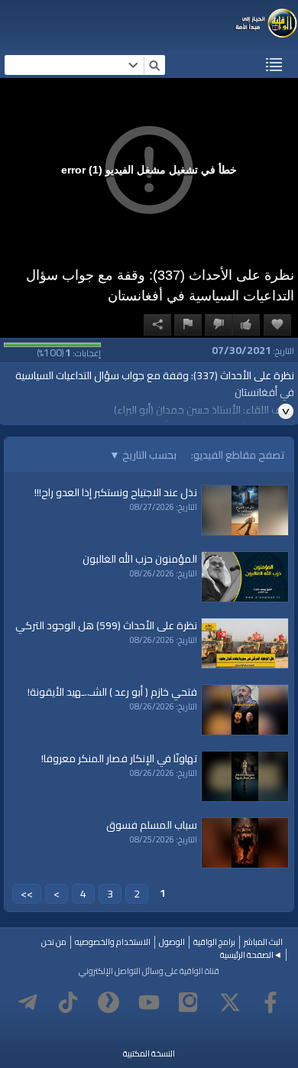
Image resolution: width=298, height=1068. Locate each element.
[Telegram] (27, 1002)
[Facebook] (270, 1002)
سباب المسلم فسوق (151, 825)
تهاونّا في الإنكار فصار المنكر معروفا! (119, 758)
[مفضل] (277, 325)
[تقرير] (188, 325)
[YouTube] (149, 1002)
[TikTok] (68, 1002)
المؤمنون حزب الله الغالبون (140, 559)
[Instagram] (189, 1002)
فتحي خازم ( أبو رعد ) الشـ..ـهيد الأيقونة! (112, 692)
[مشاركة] (157, 325)
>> (27, 894)
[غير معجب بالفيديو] (218, 325)
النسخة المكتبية (149, 1053)
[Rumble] (108, 1002)
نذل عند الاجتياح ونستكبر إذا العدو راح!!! (115, 492)
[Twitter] (230, 1002)
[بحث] (154, 65)
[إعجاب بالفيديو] (246, 325)
